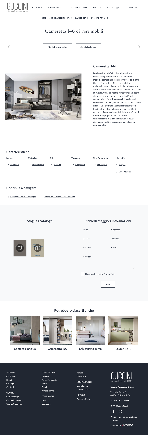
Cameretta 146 (99, 18)
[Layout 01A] (138, 47)
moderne (57, 164)
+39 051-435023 (121, 400)
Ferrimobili (14, 164)
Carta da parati (83, 389)
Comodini (46, 404)
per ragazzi (102, 164)
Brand (97, 7)
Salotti (44, 383)
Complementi (83, 386)
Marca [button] (9, 158)
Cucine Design (12, 396)
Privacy (113, 417)
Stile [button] (52, 158)
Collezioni (55, 7)
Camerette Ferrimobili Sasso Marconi (59, 197)
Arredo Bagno (48, 390)
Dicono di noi (78, 7)
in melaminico (38, 164)
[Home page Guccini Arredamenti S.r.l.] (17, 7)
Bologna (122, 164)
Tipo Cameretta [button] (100, 158)
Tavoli (44, 387)
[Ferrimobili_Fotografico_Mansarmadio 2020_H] (20, 248)
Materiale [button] (33, 158)
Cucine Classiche (14, 404)
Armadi (80, 372)
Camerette (81, 18)
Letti (44, 400)
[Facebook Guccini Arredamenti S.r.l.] (113, 411)
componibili (80, 164)
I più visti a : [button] (120, 158)
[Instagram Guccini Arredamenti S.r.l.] (120, 411)
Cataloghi (114, 7)
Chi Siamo (10, 376)
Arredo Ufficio (83, 399)
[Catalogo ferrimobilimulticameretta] (37, 248)
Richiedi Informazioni (57, 47)
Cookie (122, 417)
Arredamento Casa (60, 18)
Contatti (133, 7)
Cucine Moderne (13, 400)
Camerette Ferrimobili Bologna (23, 197)
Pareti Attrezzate (49, 380)
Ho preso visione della (100, 274)
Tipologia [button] (76, 158)
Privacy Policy (109, 274)
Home (43, 18)
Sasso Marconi (125, 172)
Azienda (36, 7)
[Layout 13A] (10, 47)
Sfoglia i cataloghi (88, 47)
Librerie (45, 376)
